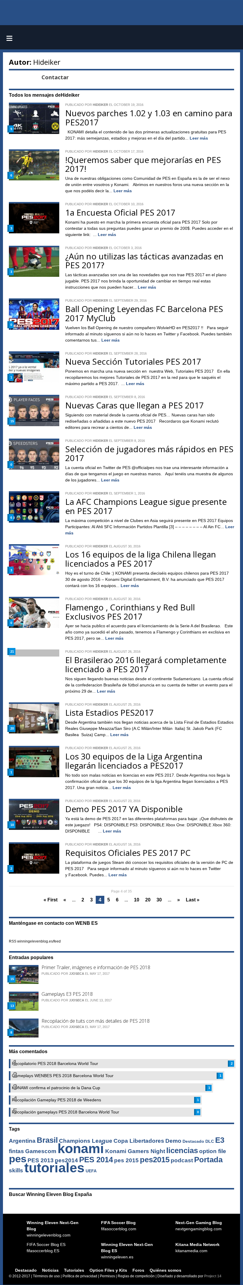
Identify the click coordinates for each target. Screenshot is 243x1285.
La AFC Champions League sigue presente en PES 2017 (146, 506)
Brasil (47, 1140)
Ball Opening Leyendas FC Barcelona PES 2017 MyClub (144, 313)
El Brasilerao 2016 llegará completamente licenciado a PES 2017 (145, 664)
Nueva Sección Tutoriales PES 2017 (133, 361)
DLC (209, 1141)
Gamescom (40, 1151)
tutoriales (54, 1167)
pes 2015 (126, 1160)
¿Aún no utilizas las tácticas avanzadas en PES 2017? (144, 260)
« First (50, 899)
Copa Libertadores (138, 1141)
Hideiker (46, 62)
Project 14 (212, 1276)
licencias (182, 1150)
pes (17, 1158)
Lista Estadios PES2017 (109, 712)
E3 (219, 1140)
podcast (182, 1160)
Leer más (199, 138)
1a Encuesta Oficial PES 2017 (120, 212)
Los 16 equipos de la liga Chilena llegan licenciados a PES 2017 (140, 559)
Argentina (22, 1141)
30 (159, 899)
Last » (192, 899)
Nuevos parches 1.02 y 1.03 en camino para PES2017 (148, 117)
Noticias (50, 1270)
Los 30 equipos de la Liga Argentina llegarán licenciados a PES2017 (133, 761)
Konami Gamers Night (135, 1151)
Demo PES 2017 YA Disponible (124, 808)
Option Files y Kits (108, 1270)
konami (80, 1148)
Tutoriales (74, 1270)
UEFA (91, 1171)
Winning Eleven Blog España (121, 38)
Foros (138, 1270)
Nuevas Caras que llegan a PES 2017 (134, 405)
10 (136, 899)
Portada (208, 1159)
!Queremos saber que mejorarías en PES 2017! (143, 164)
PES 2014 (96, 1159)
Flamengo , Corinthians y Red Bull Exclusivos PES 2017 (130, 612)
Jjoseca (76, 973)
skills (16, 1170)
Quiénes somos (165, 1270)
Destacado (193, 1141)
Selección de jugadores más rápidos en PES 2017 (149, 453)
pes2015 (155, 1159)
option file (212, 1151)
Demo (173, 1141)
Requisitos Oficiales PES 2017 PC (128, 852)
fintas (16, 1151)
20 (148, 899)
